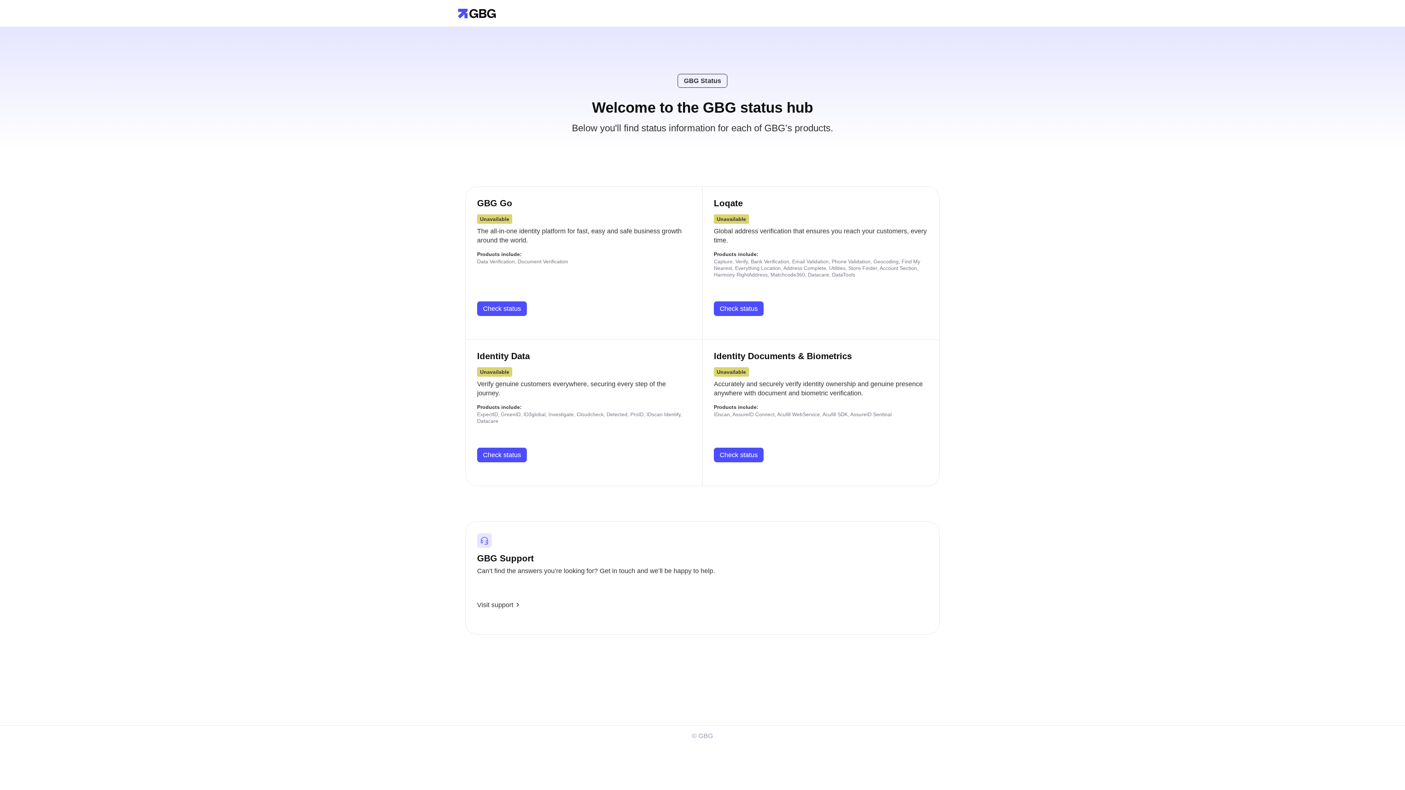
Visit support (495, 605)
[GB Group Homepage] (477, 13)
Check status (502, 308)
